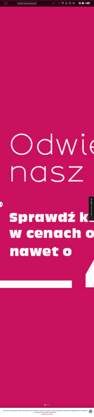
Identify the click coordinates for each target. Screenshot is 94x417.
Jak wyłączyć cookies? (47, 414)
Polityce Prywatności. (50, 412)
